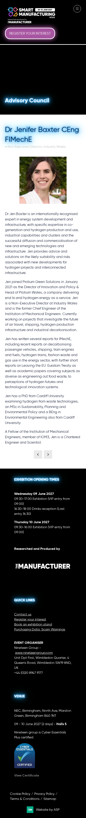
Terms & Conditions (24, 799)
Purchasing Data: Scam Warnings (39, 629)
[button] (30, 33)
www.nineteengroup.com (34, 653)
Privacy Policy (44, 794)
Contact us (22, 614)
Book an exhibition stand (33, 624)
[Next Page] (48, 454)
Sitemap (49, 799)
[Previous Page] (38, 454)
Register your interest (30, 619)
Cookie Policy (20, 794)
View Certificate (26, 775)
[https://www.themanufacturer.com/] (43, 577)
